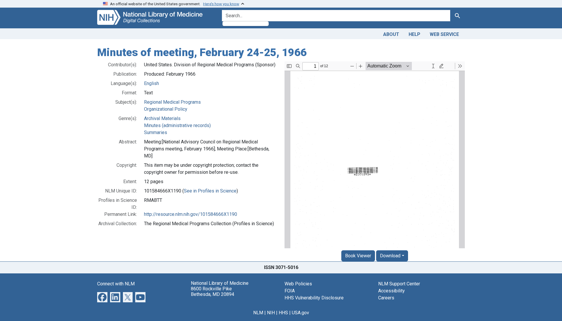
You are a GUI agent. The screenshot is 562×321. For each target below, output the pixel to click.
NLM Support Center (399, 284)
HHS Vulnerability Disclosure (314, 298)
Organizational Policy (165, 109)
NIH (271, 312)
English (151, 83)
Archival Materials (162, 118)
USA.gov (300, 312)
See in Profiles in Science (210, 191)
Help (414, 34)
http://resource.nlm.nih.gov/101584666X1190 (190, 214)
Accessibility (391, 291)
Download (390, 255)
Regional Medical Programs (172, 102)
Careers (386, 298)
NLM (258, 312)
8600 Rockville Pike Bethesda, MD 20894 (212, 291)
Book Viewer (358, 255)
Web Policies (298, 284)
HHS (283, 312)
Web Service (444, 34)
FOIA (290, 291)
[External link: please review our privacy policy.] (102, 296)
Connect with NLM (116, 284)
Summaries (155, 132)
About (391, 34)
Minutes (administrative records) (177, 125)
